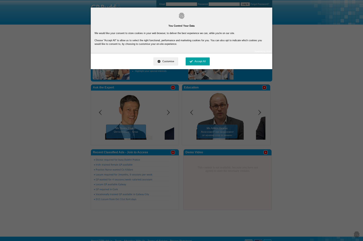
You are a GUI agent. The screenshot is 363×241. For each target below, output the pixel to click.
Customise (168, 61)
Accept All (200, 61)
